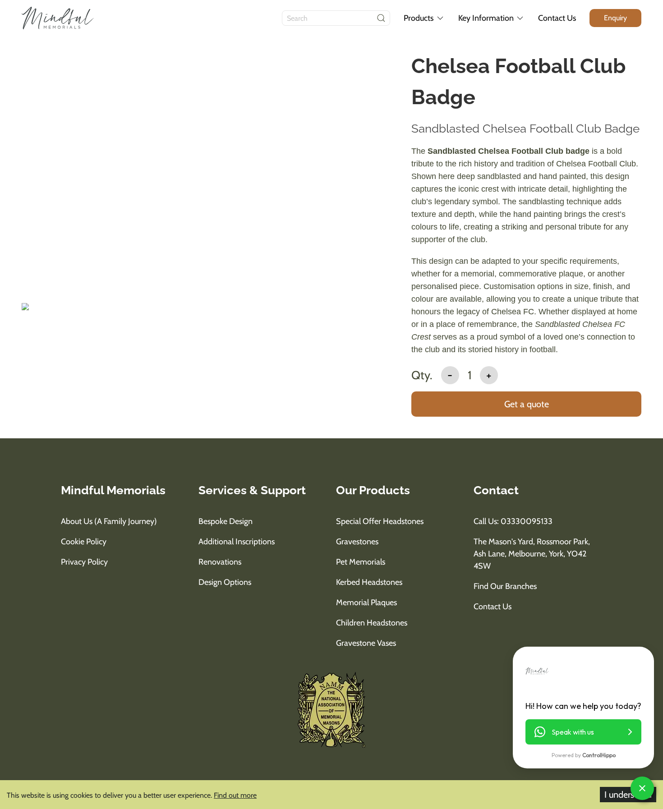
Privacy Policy (84, 562)
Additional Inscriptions (236, 542)
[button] (583, 732)
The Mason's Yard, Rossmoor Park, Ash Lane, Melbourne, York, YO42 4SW (532, 554)
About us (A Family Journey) (109, 521)
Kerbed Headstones (369, 582)
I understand (628, 794)
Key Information (486, 18)
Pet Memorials (360, 562)
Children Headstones (371, 623)
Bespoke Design (225, 521)
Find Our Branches (505, 586)
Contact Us (557, 18)
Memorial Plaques (366, 602)
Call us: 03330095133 (513, 521)
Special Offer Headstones (380, 521)
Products (418, 18)
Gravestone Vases (366, 643)
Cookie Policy (83, 542)
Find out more (235, 795)
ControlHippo (599, 755)
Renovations (219, 562)
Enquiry (615, 18)
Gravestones (357, 542)
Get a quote (526, 404)
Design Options (224, 582)
